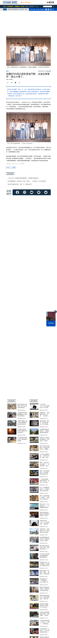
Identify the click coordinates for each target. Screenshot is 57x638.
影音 (5, 6)
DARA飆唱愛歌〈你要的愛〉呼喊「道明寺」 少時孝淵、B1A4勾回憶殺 (27, 181)
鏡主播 (37, 9)
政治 (27, 6)
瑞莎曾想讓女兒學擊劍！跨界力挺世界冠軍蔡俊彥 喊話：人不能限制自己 (17, 10)
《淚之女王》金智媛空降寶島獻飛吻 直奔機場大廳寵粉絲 (23, 178)
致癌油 (22, 6)
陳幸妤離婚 (10, 6)
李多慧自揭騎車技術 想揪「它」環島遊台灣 (19, 184)
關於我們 (42, 9)
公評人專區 (32, 9)
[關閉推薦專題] (55, 311)
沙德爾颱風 (17, 6)
